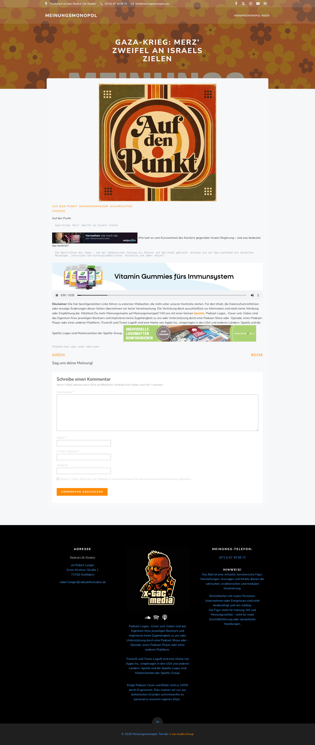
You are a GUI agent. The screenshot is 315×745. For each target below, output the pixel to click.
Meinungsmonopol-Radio (252, 15)
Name (62, 438)
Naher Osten (92, 346)
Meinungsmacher (93, 206)
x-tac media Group (181, 734)
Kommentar (65, 392)
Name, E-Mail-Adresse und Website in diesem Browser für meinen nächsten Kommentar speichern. (126, 479)
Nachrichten (121, 206)
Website (62, 465)
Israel (81, 346)
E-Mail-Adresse (68, 451)
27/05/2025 (58, 211)
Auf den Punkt (64, 206)
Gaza (73, 346)
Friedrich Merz (61, 346)
